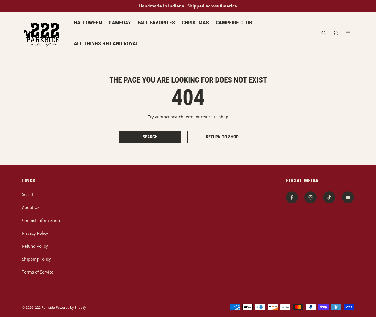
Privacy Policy (35, 233)
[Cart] (348, 33)
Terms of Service (37, 272)
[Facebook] (292, 197)
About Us (30, 207)
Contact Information (41, 220)
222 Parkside (45, 307)
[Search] (324, 33)
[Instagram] (310, 197)
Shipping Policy (36, 259)
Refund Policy (35, 246)
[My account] (336, 33)
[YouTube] (348, 197)
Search (28, 194)
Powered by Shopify (71, 307)
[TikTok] (329, 197)
